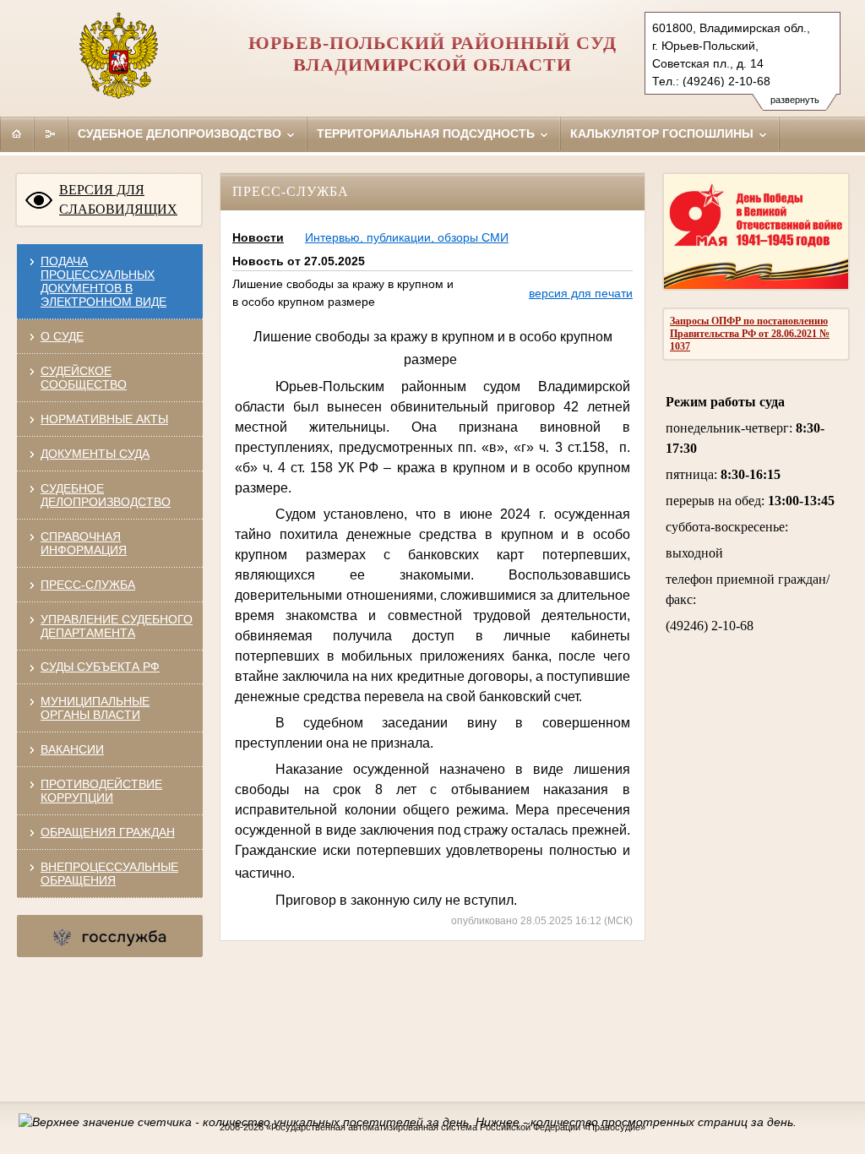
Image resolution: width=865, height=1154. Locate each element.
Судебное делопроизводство (181, 133)
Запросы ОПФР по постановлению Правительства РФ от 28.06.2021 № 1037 (750, 333)
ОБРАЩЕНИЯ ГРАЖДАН (108, 832)
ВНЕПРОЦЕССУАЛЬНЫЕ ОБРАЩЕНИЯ (109, 873)
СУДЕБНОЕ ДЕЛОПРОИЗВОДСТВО (106, 495)
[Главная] (17, 133)
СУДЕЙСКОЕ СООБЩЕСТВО (84, 377)
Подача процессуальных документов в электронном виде (103, 281)
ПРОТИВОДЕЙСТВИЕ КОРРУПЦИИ (101, 790)
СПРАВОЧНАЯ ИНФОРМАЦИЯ (84, 543)
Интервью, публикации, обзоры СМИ (407, 237)
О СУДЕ (62, 336)
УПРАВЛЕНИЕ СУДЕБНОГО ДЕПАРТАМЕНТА (117, 626)
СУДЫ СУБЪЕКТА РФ (100, 666)
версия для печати (581, 293)
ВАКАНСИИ (72, 749)
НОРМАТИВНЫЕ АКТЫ (104, 419)
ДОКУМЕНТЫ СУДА (95, 453)
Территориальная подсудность (427, 133)
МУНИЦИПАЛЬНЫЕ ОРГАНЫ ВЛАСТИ (95, 707)
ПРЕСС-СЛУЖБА (88, 584)
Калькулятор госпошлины (663, 133)
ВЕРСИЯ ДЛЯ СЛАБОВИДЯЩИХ (118, 199)
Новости (258, 237)
